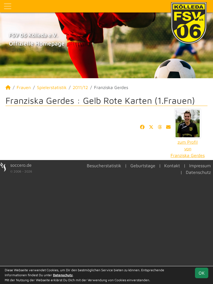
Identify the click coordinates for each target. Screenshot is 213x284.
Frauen (24, 87)
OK (202, 272)
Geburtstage (142, 165)
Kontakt (172, 165)
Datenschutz (198, 172)
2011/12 (80, 87)
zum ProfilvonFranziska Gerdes (188, 149)
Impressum (200, 165)
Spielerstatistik (52, 87)
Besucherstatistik (104, 165)
